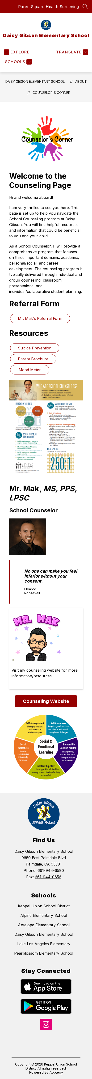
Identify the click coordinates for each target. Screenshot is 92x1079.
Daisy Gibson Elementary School (35, 81)
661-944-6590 (51, 870)
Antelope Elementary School (44, 924)
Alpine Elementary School (43, 915)
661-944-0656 (48, 877)
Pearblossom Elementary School (43, 953)
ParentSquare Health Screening (48, 6)
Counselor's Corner (51, 93)
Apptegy (56, 1072)
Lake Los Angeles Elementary (43, 943)
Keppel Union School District (44, 906)
